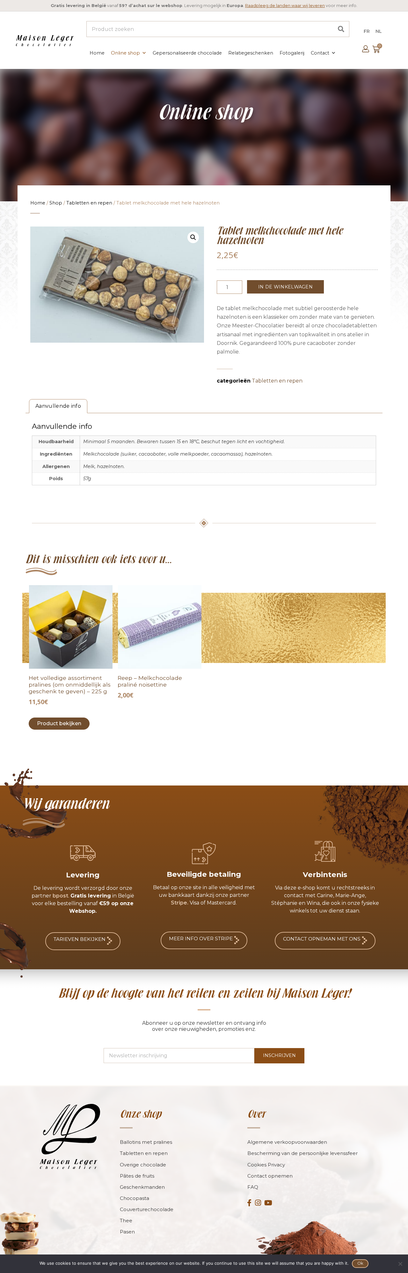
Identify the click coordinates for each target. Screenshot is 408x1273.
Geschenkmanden (142, 1187)
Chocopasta (134, 1198)
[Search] (341, 29)
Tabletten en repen (89, 203)
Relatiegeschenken (250, 53)
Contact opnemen (270, 1175)
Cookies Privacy (266, 1164)
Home (97, 53)
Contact (320, 53)
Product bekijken (59, 723)
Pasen (127, 1231)
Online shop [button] (125, 53)
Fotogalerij (292, 53)
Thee (126, 1220)
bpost (60, 896)
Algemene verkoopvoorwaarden (287, 1142)
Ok (360, 1263)
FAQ (252, 1187)
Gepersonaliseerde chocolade (187, 53)
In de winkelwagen (285, 287)
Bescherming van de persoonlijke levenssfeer (302, 1153)
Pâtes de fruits (137, 1175)
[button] (193, 237)
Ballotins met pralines (146, 1142)
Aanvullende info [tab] (58, 406)
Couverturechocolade (146, 1209)
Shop (55, 203)
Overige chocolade (143, 1164)
